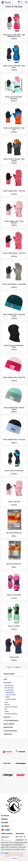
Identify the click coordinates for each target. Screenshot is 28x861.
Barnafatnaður (9, 690)
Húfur (6, 702)
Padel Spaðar (9, 724)
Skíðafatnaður (10, 692)
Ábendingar (5, 826)
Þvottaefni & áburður (11, 714)
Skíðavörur (8, 727)
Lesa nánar (4, 853)
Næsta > (19, 667)
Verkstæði (8, 734)
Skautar (7, 717)
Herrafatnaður (9, 685)
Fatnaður (7, 683)
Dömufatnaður (9, 688)
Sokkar (8, 697)
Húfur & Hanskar (11, 695)
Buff (6, 709)
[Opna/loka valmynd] (26, 2)
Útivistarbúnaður (11, 720)
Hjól (5, 679)
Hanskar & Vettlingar (11, 707)
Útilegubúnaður (10, 731)
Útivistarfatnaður (11, 699)
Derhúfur (7, 705)
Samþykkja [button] (14, 858)
